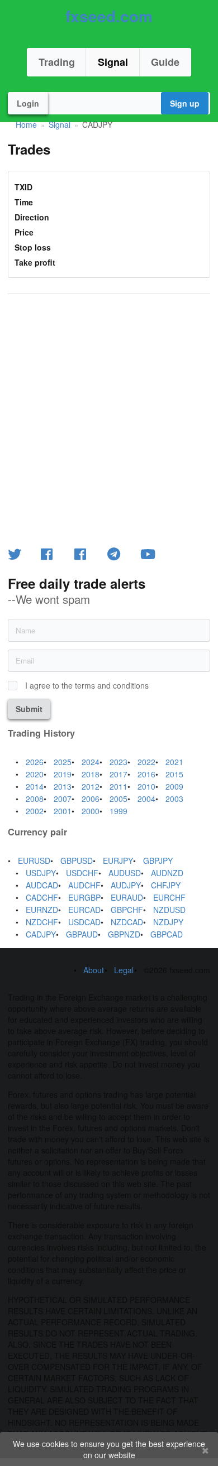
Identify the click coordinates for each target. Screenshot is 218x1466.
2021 (174, 761)
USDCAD (84, 921)
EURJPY (118, 860)
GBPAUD (82, 934)
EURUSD (34, 860)
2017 (118, 774)
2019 (63, 774)
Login (28, 103)
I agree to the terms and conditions (87, 685)
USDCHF (82, 872)
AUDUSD (124, 872)
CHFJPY (166, 885)
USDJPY (41, 872)
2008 (35, 798)
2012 (90, 786)
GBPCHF (127, 909)
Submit (29, 708)
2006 (90, 798)
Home (26, 124)
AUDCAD (42, 885)
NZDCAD (127, 921)
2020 (35, 774)
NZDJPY (168, 921)
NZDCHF (42, 921)
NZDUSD (169, 909)
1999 (118, 810)
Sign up (185, 103)
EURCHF (169, 897)
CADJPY (41, 934)
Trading (57, 62)
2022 (146, 761)
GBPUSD (76, 860)
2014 (35, 786)
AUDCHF (84, 885)
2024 (90, 761)
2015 (174, 774)
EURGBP (84, 897)
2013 (63, 786)
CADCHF (42, 897)
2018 (90, 774)
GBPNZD (124, 934)
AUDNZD (167, 872)
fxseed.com (109, 15)
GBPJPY (158, 860)
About (93, 969)
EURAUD (127, 897)
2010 (146, 786)
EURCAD (84, 909)
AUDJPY (126, 885)
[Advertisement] (109, 418)
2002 (35, 810)
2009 (174, 786)
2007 (63, 798)
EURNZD (42, 909)
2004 (146, 798)
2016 (146, 774)
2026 (35, 761)
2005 (118, 798)
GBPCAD (166, 934)
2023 (118, 761)
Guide (165, 62)
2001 (63, 810)
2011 (118, 786)
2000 (90, 810)
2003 (174, 798)
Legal (124, 969)
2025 (63, 761)
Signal (113, 62)
